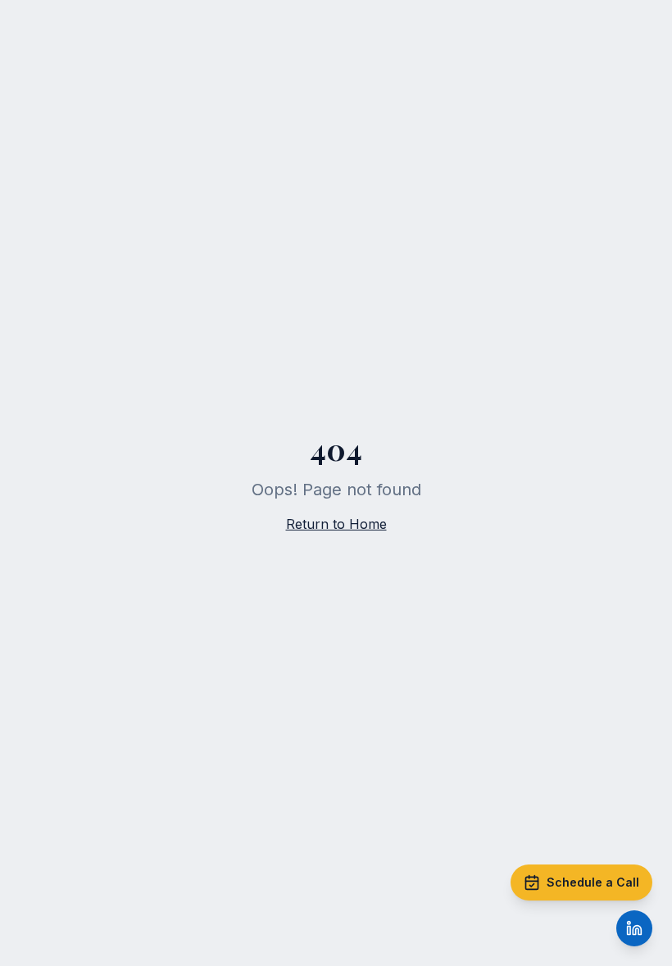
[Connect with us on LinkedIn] (634, 928)
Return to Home (336, 524)
